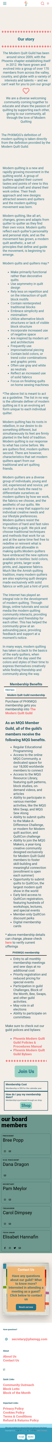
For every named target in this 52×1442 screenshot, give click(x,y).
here (8, 942)
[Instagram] (5, 1151)
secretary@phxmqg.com (29, 1339)
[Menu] (4, 3)
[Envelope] (10, 1151)
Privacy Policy (13, 1409)
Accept (21, 1437)
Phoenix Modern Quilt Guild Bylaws (29, 1052)
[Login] (48, 3)
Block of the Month (17, 1393)
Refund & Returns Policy (21, 1420)
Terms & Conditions (17, 1416)
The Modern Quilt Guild (20, 711)
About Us (9, 1356)
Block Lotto (11, 1389)
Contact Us (11, 1360)
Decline (31, 1437)
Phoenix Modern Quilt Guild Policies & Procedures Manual (29, 1042)
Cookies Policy (14, 1412)
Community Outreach (18, 1385)
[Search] (42, 3)
